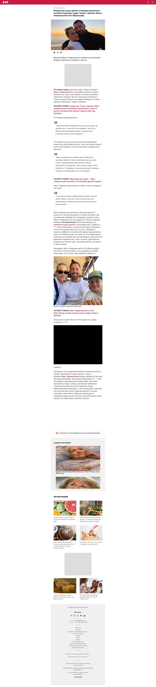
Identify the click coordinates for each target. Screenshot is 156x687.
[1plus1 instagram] (71, 616)
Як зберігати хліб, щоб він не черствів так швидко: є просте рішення (91, 543)
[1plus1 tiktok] (78, 616)
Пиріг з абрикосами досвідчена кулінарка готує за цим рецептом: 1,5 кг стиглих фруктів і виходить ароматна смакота (64, 545)
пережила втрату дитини (64, 225)
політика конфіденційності (78, 643)
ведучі (78, 637)
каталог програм (78, 633)
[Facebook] (54, 53)
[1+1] (5, 2)
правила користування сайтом (78, 645)
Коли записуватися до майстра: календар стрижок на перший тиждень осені (89, 597)
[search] (148, 2)
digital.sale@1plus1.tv (78, 669)
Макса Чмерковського (63, 92)
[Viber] (61, 53)
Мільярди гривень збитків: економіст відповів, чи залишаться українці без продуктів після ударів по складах (90, 519)
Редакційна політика (78, 647)
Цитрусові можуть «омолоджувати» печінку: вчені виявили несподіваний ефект (64, 519)
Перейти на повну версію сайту (78, 607)
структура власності (78, 641)
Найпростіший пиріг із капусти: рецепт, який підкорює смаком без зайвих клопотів (64, 597)
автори (78, 639)
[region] (78, 75)
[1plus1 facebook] (81, 616)
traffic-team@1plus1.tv (78, 674)
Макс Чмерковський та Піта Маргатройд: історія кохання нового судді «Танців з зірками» (76, 313)
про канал (78, 627)
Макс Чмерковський (70, 376)
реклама (78, 629)
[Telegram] (57, 53)
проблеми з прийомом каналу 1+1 (78, 631)
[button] (152, 2)
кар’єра (78, 635)
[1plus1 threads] (74, 616)
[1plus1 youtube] (84, 616)
